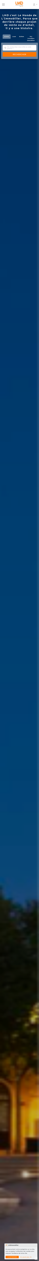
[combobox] (19, 48)
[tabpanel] (19, 50)
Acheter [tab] (6, 36)
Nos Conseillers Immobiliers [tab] (31, 38)
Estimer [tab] (21, 36)
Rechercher (19, 54)
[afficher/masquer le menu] (3, 4)
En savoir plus (24, 1257)
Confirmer (12, 1257)
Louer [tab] (14, 36)
